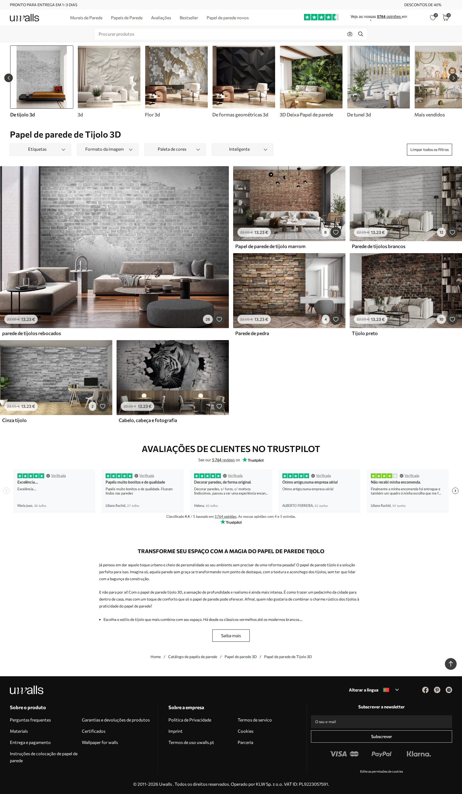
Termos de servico (255, 719)
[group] (108, 81)
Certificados (93, 731)
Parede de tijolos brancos (378, 246)
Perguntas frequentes (30, 719)
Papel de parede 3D (241, 656)
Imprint (175, 731)
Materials (19, 731)
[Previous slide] (8, 78)
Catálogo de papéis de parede (192, 656)
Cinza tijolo (14, 420)
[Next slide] (453, 78)
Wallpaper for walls (100, 742)
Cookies (245, 731)
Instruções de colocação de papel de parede (44, 757)
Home (156, 656)
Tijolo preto (365, 333)
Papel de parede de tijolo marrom (270, 246)
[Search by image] (350, 34)
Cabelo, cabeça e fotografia (148, 420)
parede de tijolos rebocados (31, 333)
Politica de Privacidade (189, 719)
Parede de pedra (252, 333)
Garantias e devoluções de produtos (116, 719)
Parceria (245, 742)
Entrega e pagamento (30, 742)
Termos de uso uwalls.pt (191, 742)
